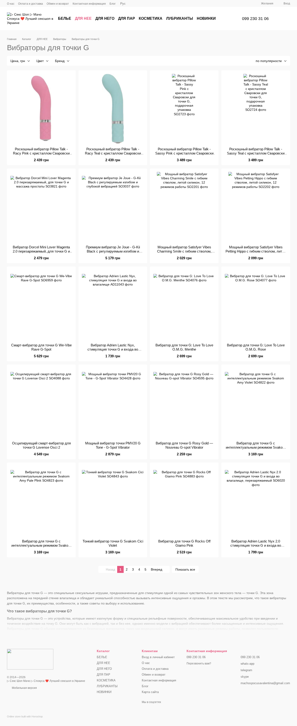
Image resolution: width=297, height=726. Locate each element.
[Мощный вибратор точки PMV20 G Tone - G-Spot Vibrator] (113, 403)
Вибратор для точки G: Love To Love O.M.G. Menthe (184, 347)
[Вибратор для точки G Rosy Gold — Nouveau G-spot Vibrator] (184, 403)
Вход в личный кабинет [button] (158, 657)
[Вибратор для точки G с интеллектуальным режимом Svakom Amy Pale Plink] (41, 501)
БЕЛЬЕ (64, 18)
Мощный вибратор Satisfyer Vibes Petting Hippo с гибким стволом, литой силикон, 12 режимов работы (256, 251)
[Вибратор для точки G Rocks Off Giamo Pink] (184, 501)
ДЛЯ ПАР (126, 18)
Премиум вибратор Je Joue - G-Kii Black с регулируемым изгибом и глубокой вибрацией (113, 251)
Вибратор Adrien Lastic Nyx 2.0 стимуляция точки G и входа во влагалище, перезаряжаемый (255, 545)
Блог (113, 3)
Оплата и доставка (30, 3)
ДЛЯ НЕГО (104, 18)
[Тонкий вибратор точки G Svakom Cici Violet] (113, 501)
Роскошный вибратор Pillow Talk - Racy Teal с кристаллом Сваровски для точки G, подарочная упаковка (113, 153)
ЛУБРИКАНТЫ (179, 18)
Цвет (40, 61)
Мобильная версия (24, 688)
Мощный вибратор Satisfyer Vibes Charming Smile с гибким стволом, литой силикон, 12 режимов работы (184, 251)
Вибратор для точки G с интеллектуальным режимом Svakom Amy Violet (256, 447)
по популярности (269, 61)
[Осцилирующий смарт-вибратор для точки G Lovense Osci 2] (41, 403)
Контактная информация (89, 3)
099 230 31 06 (255, 18)
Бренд (60, 61)
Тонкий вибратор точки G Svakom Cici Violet (113, 543)
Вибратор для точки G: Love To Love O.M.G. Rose (256, 347)
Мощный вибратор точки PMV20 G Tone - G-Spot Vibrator (113, 445)
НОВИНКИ (206, 18)
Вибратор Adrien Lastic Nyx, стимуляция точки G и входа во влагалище (112, 349)
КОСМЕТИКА (150, 18)
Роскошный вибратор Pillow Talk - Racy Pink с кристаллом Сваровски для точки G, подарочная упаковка (41, 153)
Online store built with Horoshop (25, 716)
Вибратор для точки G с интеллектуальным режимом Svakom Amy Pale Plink (41, 545)
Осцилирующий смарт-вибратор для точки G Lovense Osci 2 (41, 445)
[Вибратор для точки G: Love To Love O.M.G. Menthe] (184, 305)
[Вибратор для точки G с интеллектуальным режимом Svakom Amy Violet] (256, 403)
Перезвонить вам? (199, 663)
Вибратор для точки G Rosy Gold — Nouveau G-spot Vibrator (184, 445)
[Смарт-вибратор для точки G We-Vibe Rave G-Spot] (41, 305)
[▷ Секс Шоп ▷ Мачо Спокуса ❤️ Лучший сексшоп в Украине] (30, 659)
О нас (10, 3)
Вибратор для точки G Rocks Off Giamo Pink (184, 543)
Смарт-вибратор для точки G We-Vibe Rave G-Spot (41, 347)
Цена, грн (17, 61)
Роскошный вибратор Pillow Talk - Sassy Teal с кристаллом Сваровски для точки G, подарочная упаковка (255, 153)
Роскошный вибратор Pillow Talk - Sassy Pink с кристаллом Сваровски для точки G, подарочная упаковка (184, 153)
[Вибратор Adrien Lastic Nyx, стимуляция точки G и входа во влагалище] (113, 305)
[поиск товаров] (227, 18)
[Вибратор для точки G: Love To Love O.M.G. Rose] (256, 305)
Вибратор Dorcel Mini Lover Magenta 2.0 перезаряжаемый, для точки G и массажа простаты (41, 251)
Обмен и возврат (58, 3)
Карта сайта (150, 692)
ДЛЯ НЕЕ (83, 18)
